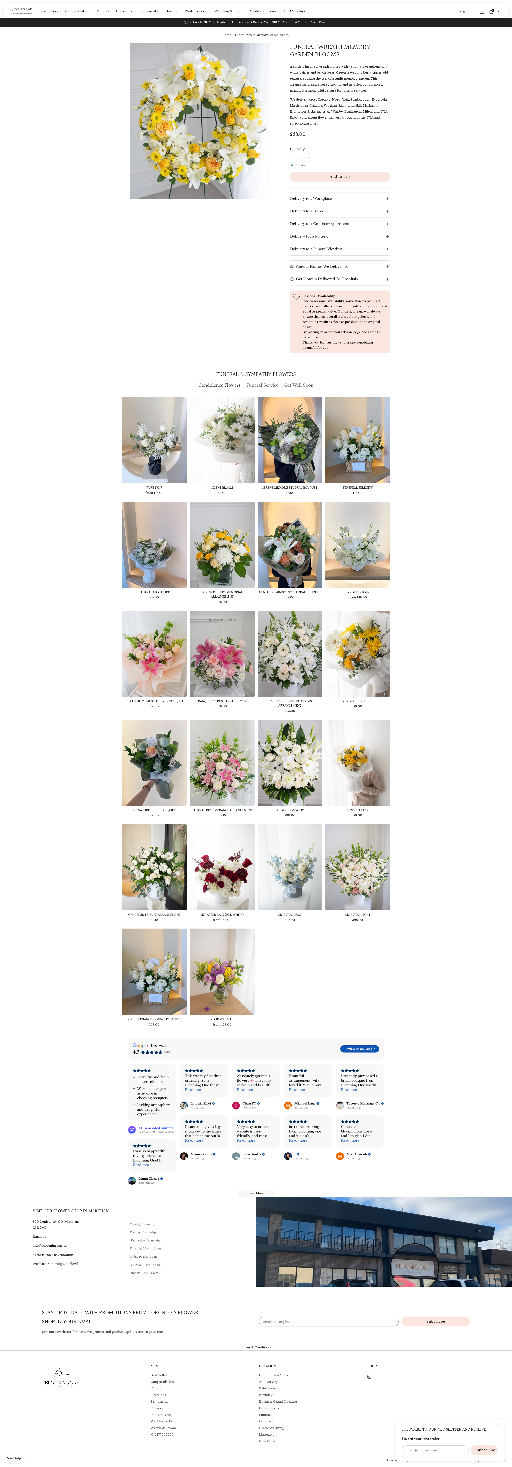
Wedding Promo (263, 11)
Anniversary (268, 1382)
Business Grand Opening (278, 1401)
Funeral (103, 11)
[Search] (500, 12)
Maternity (266, 1434)
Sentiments (149, 11)
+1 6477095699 (294, 11)
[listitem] (256, 22)
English (465, 11)
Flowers (171, 11)
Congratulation (77, 11)
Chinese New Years (273, 1375)
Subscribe (486, 1450)
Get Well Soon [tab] (299, 385)
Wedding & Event (229, 11)
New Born (267, 1441)
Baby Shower (269, 1388)
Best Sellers (49, 11)
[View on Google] (184, 1105)
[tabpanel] (256, 715)
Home (226, 34)
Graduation (267, 1421)
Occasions (124, 11)
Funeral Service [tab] (262, 385)
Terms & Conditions (256, 1347)
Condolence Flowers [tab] (219, 385)
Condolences (269, 1408)
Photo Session (196, 11)
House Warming (271, 1428)
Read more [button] (194, 1090)
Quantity (297, 149)
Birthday (266, 1395)
